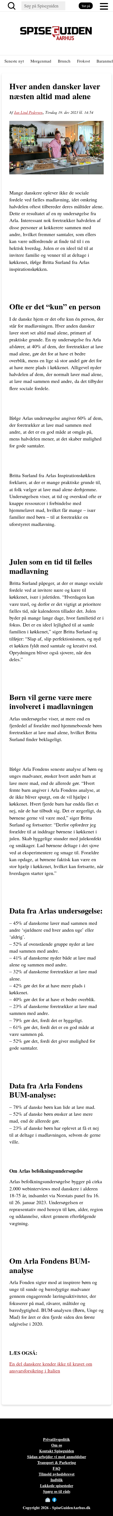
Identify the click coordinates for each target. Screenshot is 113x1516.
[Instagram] (60, 1500)
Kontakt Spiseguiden (56, 1451)
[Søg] (13, 6)
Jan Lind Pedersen (28, 112)
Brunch (64, 61)
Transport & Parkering (56, 1462)
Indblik (56, 1480)
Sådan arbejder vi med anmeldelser (56, 1457)
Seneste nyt (14, 61)
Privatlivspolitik (56, 1439)
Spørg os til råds (56, 1491)
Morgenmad (40, 61)
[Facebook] (54, 1500)
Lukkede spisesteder (56, 1485)
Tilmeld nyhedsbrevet (57, 1474)
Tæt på (85, 6)
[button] (104, 5)
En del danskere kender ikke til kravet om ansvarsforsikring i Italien (50, 1367)
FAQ (56, 1468)
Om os (56, 1445)
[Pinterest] (65, 1500)
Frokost (83, 61)
